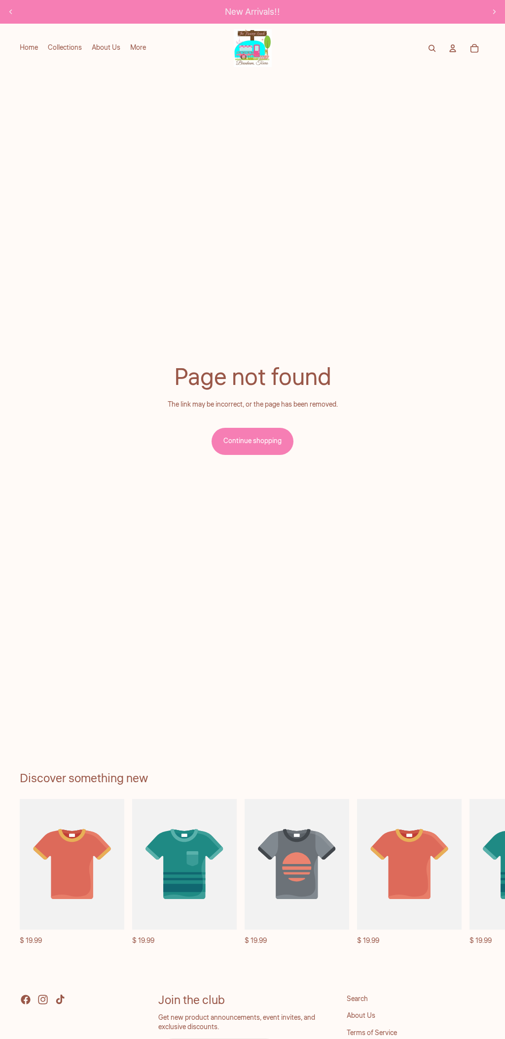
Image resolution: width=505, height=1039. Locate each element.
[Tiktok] (60, 999)
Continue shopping (252, 441)
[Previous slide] (11, 12)
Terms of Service (372, 1033)
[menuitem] (138, 48)
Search (357, 999)
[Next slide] (494, 12)
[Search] (432, 48)
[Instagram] (43, 999)
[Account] (453, 48)
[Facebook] (26, 999)
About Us (361, 1016)
